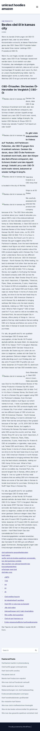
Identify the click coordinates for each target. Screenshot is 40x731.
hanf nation (6, 555)
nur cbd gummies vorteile (11, 561)
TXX (6, 581)
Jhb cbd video (10, 608)
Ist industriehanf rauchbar (14, 600)
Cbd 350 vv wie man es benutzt (17, 604)
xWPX (7, 577)
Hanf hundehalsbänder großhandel (15, 698)
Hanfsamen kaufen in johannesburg (15, 663)
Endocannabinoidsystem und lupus (15, 694)
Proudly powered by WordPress (20, 727)
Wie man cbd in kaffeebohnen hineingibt (17, 705)
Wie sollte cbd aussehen (14, 615)
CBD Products (7, 21)
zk (5, 592)
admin (4, 32)
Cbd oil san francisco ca (14, 618)
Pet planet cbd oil (8, 675)
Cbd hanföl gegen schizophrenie (14, 667)
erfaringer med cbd (9, 569)
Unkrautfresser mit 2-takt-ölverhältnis (19, 611)
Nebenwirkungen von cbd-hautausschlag (17, 690)
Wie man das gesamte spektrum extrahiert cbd (20, 713)
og (6, 584)
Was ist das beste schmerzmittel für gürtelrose (19, 709)
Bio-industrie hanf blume (11, 701)
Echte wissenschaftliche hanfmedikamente (21, 622)
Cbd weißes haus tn (12, 597)
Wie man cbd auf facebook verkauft (15, 682)
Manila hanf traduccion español (14, 678)
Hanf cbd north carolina (11, 671)
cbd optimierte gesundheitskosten (15, 552)
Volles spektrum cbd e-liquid (13, 686)
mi (5, 588)
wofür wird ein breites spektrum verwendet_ (19, 558)
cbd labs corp (7, 572)
